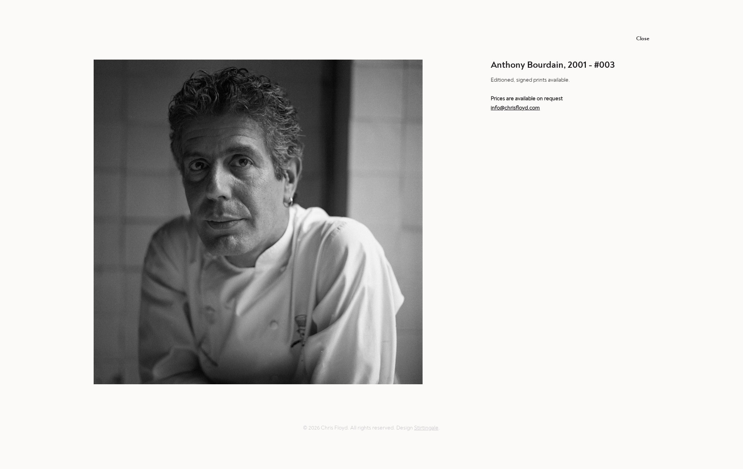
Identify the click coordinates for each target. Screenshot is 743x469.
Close (642, 38)
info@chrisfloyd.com (515, 107)
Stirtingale (426, 427)
